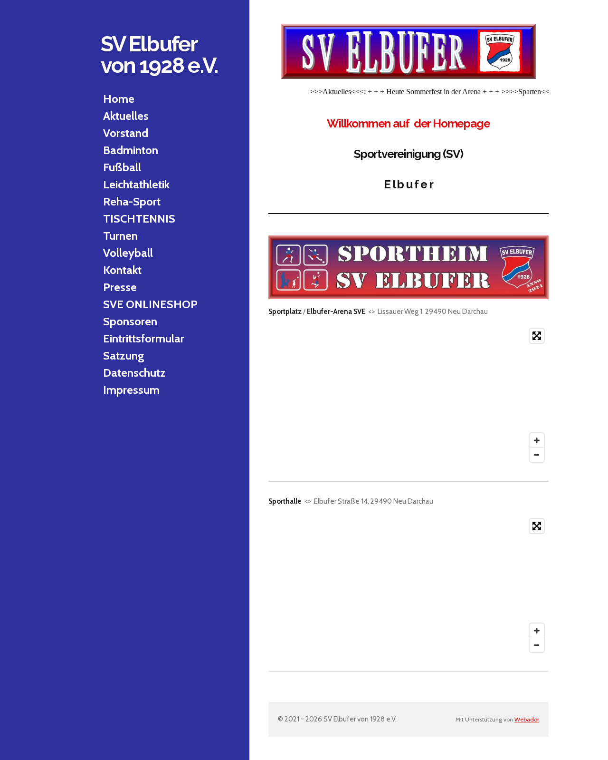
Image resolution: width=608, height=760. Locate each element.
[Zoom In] (537, 440)
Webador (526, 719)
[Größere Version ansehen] (408, 51)
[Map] (408, 395)
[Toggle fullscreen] (537, 336)
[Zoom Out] (537, 455)
